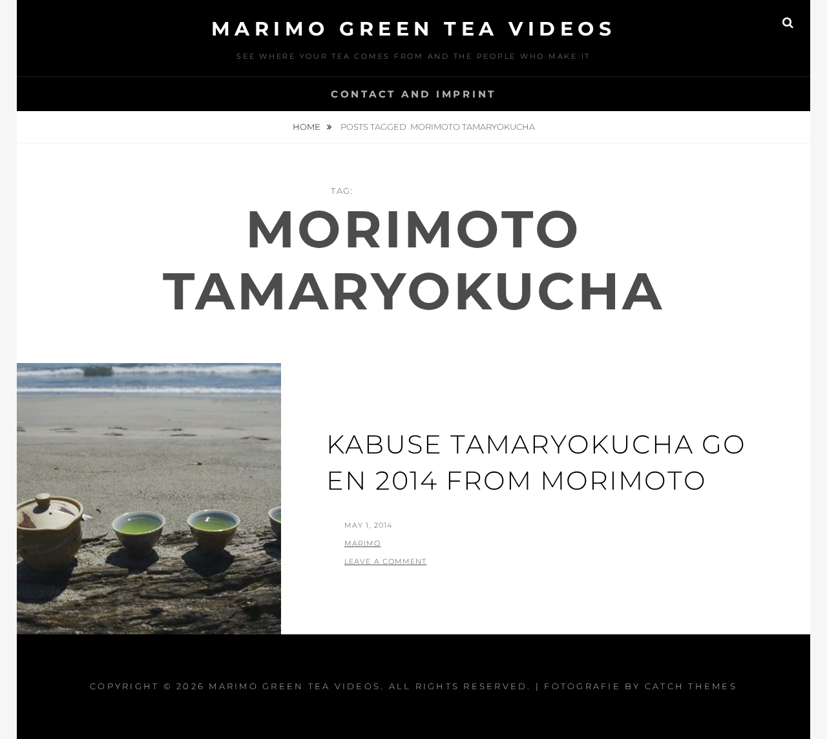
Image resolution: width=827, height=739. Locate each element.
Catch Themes (691, 686)
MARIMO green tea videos (413, 29)
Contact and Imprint (413, 94)
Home (307, 126)
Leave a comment (385, 561)
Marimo (362, 543)
